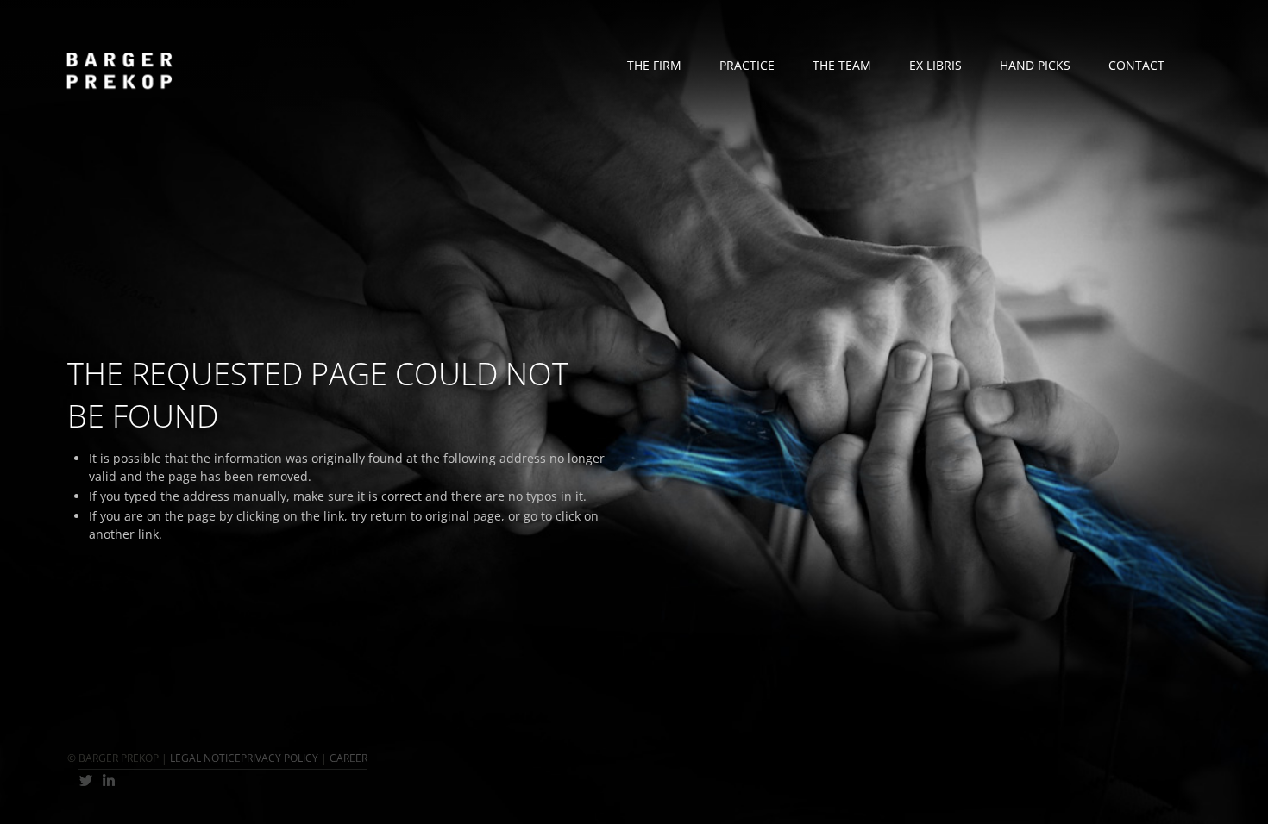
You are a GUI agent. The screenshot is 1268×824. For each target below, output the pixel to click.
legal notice (205, 758)
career (348, 758)
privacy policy (279, 758)
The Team (842, 65)
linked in (109, 780)
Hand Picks (1035, 65)
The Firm (654, 65)
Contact (1136, 65)
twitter (85, 780)
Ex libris (935, 65)
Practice (747, 65)
